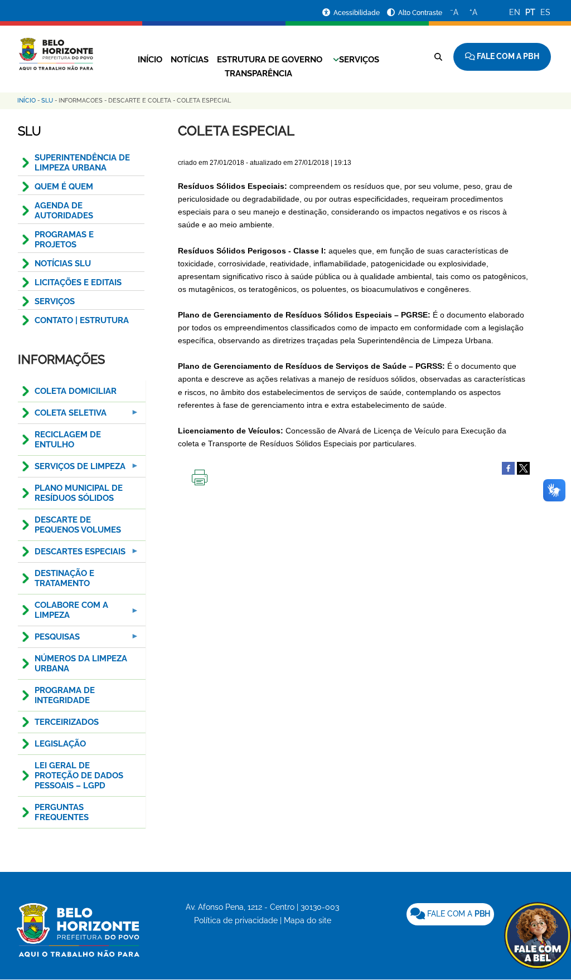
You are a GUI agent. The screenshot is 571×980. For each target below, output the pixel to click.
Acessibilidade (357, 13)
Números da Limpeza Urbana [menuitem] (81, 664)
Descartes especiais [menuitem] (71, 555)
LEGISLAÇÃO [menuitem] (60, 744)
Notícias (190, 60)
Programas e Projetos (64, 240)
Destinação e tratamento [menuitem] (64, 578)
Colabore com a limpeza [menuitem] (63, 613)
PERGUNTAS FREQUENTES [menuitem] (62, 812)
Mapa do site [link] (307, 920)
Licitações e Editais (78, 282)
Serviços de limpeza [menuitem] (71, 469)
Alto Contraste (420, 13)
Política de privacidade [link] (236, 920)
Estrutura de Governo (269, 60)
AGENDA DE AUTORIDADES (64, 211)
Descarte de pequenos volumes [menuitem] (78, 525)
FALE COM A (457, 913)
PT (530, 12)
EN (514, 12)
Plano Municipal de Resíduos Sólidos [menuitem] (79, 493)
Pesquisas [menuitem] (49, 640)
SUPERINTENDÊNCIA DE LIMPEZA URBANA (82, 163)
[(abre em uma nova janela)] (523, 467)
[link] (450, 914)
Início (150, 60)
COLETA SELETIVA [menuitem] (62, 416)
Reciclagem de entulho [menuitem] (68, 440)
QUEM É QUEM (64, 187)
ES (545, 12)
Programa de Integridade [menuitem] (65, 695)
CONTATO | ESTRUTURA (82, 320)
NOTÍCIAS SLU (63, 264)
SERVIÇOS (55, 301)
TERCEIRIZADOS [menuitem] (67, 722)
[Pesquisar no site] (438, 57)
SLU (47, 100)
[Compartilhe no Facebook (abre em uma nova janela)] (508, 467)
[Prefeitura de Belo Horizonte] (55, 47)
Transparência (258, 74)
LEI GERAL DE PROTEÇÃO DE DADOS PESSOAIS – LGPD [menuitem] (79, 775)
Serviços (359, 60)
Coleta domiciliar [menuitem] (76, 391)
